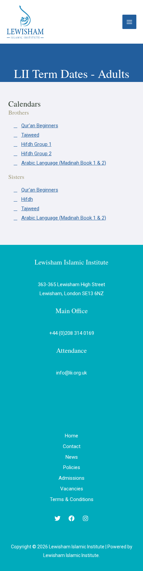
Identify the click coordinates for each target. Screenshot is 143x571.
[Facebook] (71, 518)
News (72, 457)
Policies (71, 467)
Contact (71, 446)
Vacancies (71, 489)
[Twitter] (58, 518)
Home (71, 436)
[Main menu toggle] (129, 22)
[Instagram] (85, 518)
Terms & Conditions (71, 499)
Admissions (71, 478)
